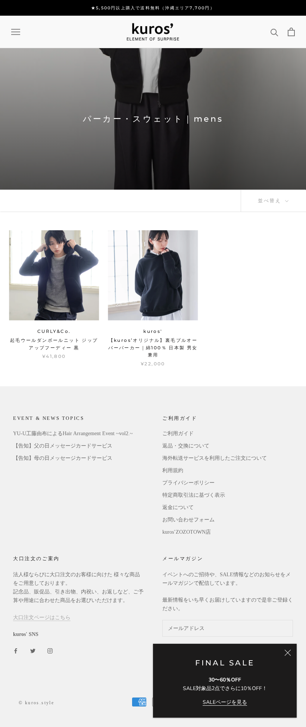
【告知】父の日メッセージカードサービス (62, 446)
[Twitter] (32, 650)
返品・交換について (185, 446)
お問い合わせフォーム (188, 519)
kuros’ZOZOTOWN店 (186, 532)
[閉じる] (287, 652)
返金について (178, 507)
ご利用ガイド (178, 433)
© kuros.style (36, 702)
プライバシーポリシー (188, 483)
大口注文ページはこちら (42, 617)
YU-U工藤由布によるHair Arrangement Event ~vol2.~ (73, 433)
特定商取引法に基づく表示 (193, 495)
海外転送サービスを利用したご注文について (214, 458)
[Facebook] (15, 650)
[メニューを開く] (15, 32)
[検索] (274, 32)
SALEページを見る (225, 702)
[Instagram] (50, 650)
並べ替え (271, 200)
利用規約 (172, 470)
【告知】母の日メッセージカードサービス (62, 458)
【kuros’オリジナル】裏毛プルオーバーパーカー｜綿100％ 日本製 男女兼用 (153, 347)
